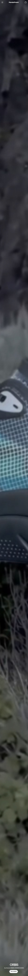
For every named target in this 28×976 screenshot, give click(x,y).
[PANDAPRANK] (14, 2)
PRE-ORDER (14, 971)
